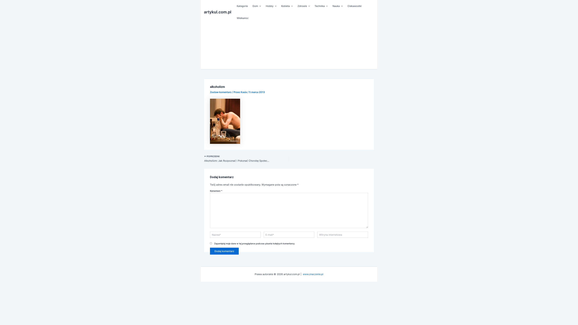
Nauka (336, 6)
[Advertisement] (289, 47)
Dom (255, 6)
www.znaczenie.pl (313, 274)
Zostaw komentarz (221, 92)
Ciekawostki (355, 6)
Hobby (269, 6)
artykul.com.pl (217, 12)
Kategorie (242, 6)
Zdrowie (302, 6)
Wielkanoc (243, 18)
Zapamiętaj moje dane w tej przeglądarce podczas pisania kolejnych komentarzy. (254, 243)
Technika (320, 6)
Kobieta (285, 6)
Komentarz (216, 191)
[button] (259, 6)
